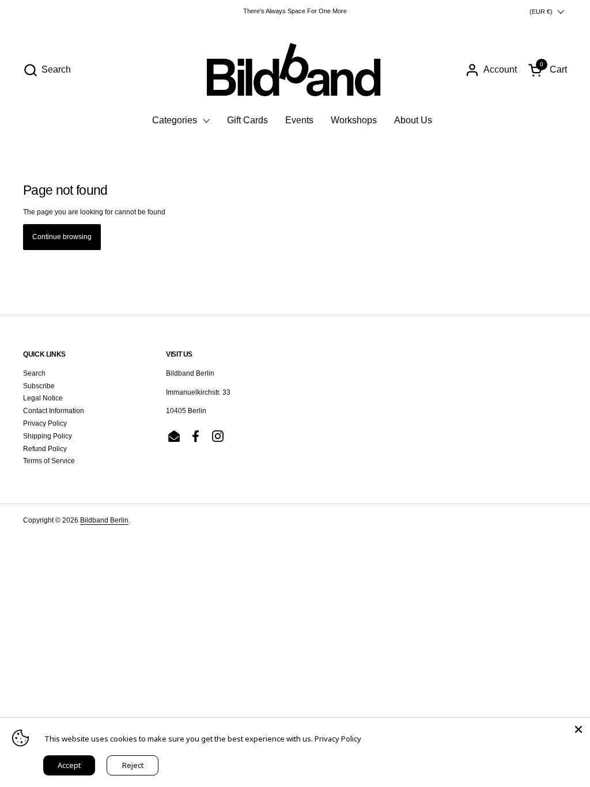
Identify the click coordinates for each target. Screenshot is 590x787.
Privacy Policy (45, 423)
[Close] (578, 729)
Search (34, 373)
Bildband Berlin (104, 520)
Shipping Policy (47, 436)
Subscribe (39, 386)
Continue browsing (62, 237)
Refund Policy (45, 449)
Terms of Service (49, 461)
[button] (47, 70)
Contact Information (53, 411)
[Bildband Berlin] (295, 70)
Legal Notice (43, 398)
